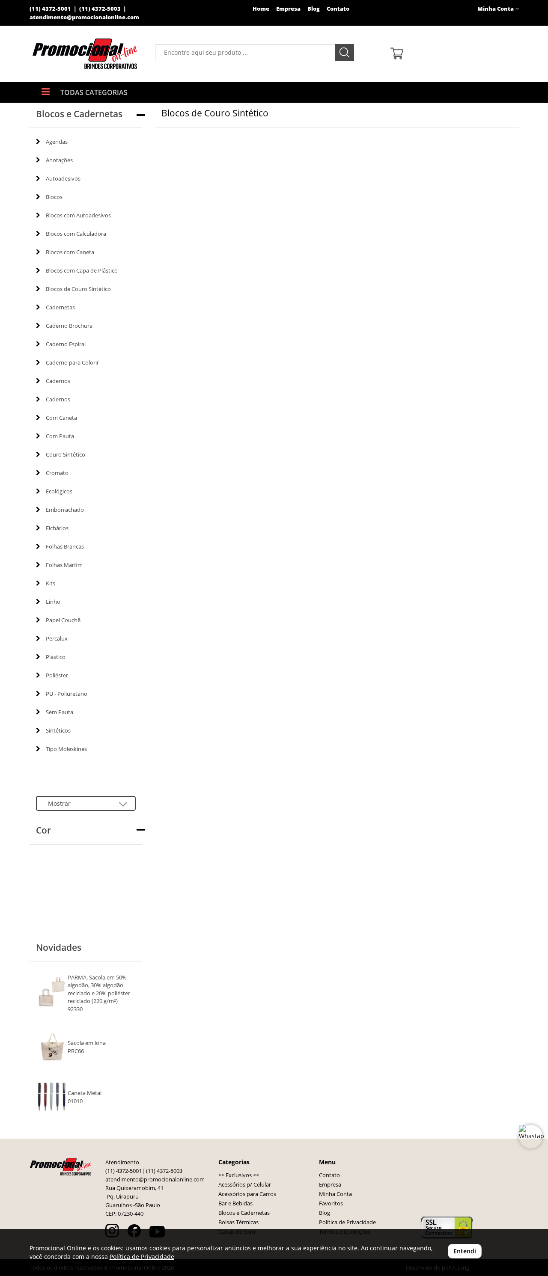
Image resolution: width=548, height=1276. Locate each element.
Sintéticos (58, 730)
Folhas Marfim (64, 565)
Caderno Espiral (66, 344)
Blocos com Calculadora (76, 233)
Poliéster (57, 675)
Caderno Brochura (69, 325)
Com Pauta (60, 436)
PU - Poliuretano (66, 693)
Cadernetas (60, 307)
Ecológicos (59, 491)
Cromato (57, 473)
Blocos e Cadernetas (244, 1213)
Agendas (57, 141)
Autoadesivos (63, 178)
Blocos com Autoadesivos (78, 215)
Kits (50, 583)
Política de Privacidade (347, 1222)
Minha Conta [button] (496, 8)
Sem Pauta (59, 712)
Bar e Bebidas (235, 1203)
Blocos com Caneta (70, 252)
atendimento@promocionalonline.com (84, 17)
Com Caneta (61, 417)
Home (261, 8)
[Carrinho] (451, 53)
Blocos (54, 197)
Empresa (288, 8)
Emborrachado (65, 509)
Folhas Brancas (65, 546)
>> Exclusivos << (238, 1175)
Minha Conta (335, 1194)
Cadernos (58, 381)
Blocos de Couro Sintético (78, 289)
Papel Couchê (63, 620)
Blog (313, 8)
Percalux (57, 638)
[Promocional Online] (86, 54)
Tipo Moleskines (66, 749)
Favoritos (331, 1203)
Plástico (56, 657)
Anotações (59, 160)
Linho (53, 601)
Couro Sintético (65, 454)
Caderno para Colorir (72, 362)
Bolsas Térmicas (238, 1222)
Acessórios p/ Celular (244, 1184)
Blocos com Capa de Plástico (82, 270)
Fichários (57, 528)
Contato (338, 8)
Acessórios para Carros (247, 1194)
